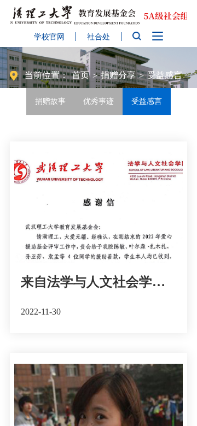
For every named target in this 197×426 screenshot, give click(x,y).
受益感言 (164, 75)
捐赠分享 (118, 75)
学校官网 (49, 37)
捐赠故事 (50, 101)
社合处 (98, 37)
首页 (80, 75)
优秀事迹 (98, 101)
